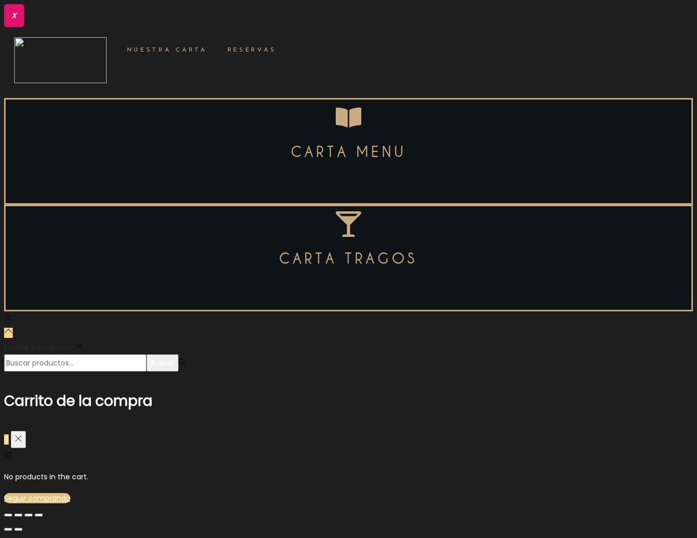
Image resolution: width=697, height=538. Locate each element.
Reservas (252, 50)
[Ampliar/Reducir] (39, 515)
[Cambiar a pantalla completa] (28, 515)
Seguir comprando (37, 498)
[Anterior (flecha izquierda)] (8, 529)
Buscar (163, 363)
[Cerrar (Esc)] (8, 515)
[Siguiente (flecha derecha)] (18, 529)
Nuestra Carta (167, 50)
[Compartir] (18, 515)
